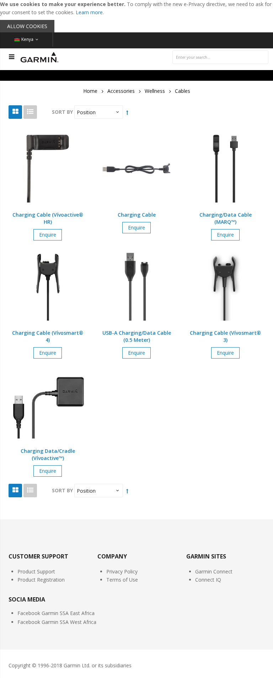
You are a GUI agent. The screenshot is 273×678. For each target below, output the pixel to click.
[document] (136, 16)
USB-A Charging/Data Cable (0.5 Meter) (136, 336)
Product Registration (41, 579)
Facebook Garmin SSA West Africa (56, 622)
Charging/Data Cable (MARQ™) (225, 218)
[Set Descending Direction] (127, 112)
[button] (47, 173)
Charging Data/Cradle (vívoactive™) (48, 454)
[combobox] (220, 57)
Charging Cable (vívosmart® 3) (225, 336)
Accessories (121, 91)
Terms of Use (122, 579)
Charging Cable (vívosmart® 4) (47, 336)
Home (90, 91)
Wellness (155, 91)
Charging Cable (137, 214)
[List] (30, 112)
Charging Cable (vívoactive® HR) (47, 218)
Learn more (89, 12)
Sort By (62, 111)
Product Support (36, 571)
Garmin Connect (213, 571)
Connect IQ (208, 579)
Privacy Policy (122, 571)
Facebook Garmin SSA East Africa (56, 613)
